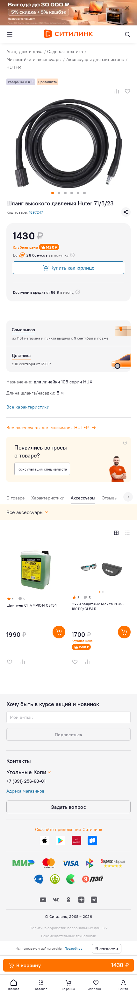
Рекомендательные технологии (68, 935)
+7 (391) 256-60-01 (26, 781)
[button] (13, 984)
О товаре (15, 498)
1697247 (36, 212)
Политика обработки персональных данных (68, 927)
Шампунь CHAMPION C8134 (31, 605)
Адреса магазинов (25, 791)
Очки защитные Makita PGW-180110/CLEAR (98, 606)
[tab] (15, 499)
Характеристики (47, 498)
